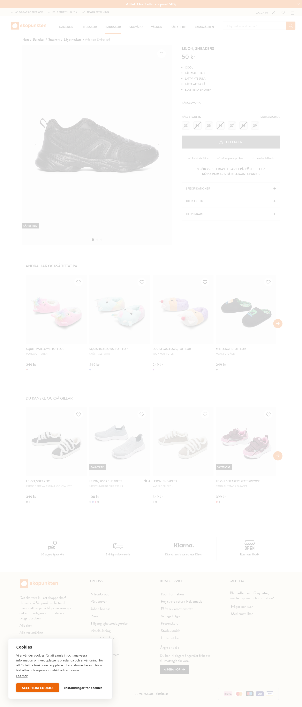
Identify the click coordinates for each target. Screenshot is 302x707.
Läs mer (22, 676)
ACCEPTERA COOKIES (37, 688)
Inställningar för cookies (83, 688)
